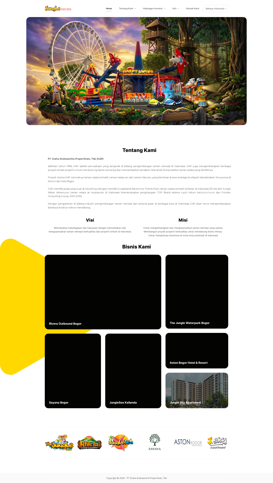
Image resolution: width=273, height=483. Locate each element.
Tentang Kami (126, 8)
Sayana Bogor (58, 402)
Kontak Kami (192, 8)
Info (174, 8)
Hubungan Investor (153, 8)
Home (109, 8)
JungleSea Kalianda (123, 402)
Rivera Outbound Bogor (65, 323)
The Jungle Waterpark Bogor (190, 323)
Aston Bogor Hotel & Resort (189, 362)
